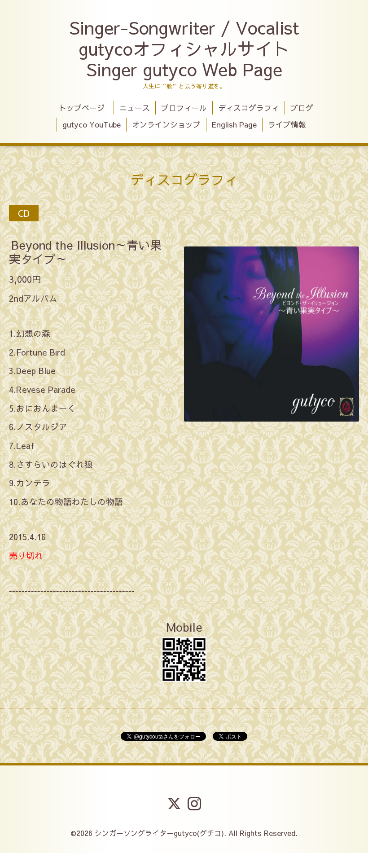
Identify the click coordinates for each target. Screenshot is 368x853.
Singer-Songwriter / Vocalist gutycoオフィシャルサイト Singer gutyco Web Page (184, 48)
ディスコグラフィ (248, 107)
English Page (234, 124)
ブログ (301, 107)
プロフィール (184, 107)
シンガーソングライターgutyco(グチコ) (159, 833)
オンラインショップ (166, 124)
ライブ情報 (287, 124)
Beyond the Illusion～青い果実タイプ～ (85, 251)
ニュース (134, 107)
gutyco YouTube (91, 124)
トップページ (85, 107)
